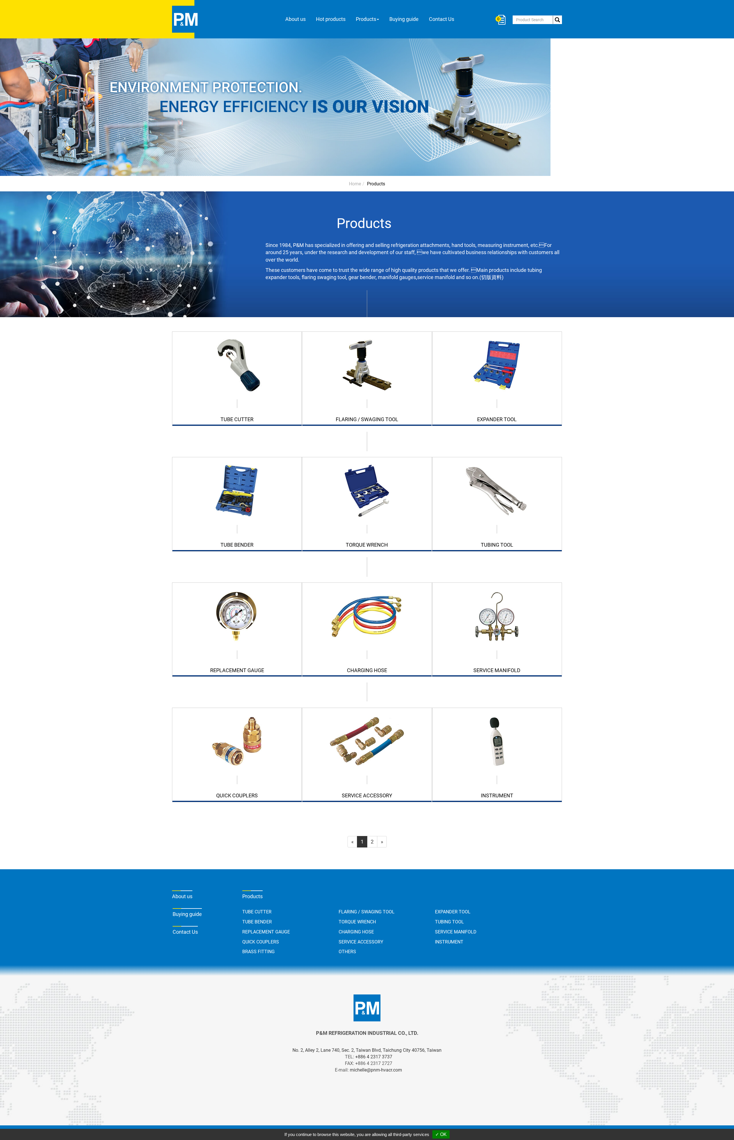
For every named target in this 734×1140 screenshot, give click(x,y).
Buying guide (404, 19)
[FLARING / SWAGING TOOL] (367, 365)
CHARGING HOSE (356, 932)
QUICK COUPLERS (260, 942)
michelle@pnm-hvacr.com (376, 1070)
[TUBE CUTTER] (237, 365)
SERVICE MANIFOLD (456, 932)
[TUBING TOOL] (497, 491)
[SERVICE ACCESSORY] (367, 741)
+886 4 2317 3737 (373, 1056)
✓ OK (441, 1134)
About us (295, 19)
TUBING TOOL (449, 922)
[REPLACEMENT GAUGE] (237, 616)
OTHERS (347, 951)
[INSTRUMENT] (497, 741)
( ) (498, 19)
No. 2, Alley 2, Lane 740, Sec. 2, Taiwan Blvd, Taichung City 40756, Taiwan (367, 1050)
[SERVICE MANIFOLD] (497, 616)
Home (355, 184)
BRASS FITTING (258, 951)
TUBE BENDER (257, 922)
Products (376, 184)
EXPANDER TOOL (453, 912)
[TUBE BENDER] (237, 491)
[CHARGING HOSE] (367, 616)
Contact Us (441, 19)
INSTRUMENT (449, 942)
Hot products (330, 19)
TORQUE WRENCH (357, 922)
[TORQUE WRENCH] (367, 491)
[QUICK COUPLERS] (237, 741)
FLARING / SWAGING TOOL (367, 912)
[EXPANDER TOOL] (497, 365)
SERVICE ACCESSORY (361, 942)
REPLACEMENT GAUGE (266, 932)
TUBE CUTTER (257, 912)
